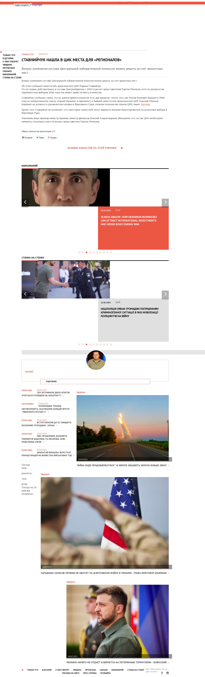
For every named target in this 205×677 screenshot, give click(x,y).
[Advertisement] (102, 29)
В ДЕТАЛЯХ (8, 58)
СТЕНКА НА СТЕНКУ (12, 77)
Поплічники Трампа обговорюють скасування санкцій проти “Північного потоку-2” (45, 409)
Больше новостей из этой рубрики (92, 147)
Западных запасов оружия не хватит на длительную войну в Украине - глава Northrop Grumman (104, 573)
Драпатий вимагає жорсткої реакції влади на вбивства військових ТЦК (47, 454)
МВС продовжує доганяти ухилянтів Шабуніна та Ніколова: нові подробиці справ (44, 439)
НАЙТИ (136, 7)
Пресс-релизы (90, 673)
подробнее (51, 381)
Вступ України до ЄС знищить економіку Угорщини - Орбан (47, 424)
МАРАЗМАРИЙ (9, 74)
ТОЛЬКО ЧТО (9, 55)
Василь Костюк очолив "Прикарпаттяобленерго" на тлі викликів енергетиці (129, 220)
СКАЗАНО (7, 71)
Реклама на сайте (70, 673)
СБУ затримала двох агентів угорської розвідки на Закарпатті (46, 394)
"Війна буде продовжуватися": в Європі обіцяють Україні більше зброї (122, 465)
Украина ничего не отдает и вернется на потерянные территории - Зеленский (116, 662)
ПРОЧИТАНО (9, 68)
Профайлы (105, 673)
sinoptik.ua (27, 493)
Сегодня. (145, 104)
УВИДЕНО (7, 64)
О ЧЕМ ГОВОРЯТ (11, 61)
